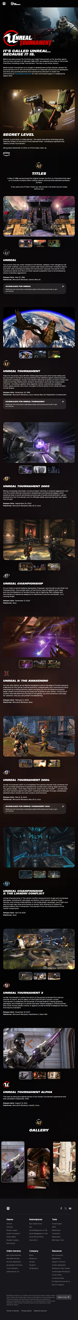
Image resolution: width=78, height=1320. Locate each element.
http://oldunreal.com (23, 74)
